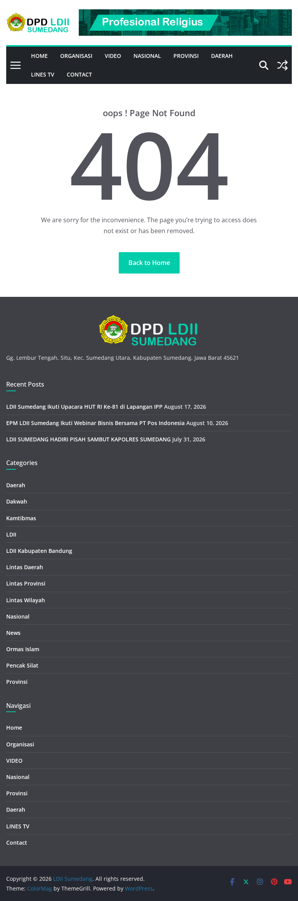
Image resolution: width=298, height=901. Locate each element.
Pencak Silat (22, 665)
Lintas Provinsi (25, 583)
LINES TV (42, 74)
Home (39, 55)
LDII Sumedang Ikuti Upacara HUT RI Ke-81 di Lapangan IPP (84, 406)
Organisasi (76, 55)
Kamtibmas (21, 518)
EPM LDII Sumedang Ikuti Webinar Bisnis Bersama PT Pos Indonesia (95, 423)
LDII (11, 534)
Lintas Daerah (24, 567)
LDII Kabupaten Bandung (39, 550)
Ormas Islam (22, 649)
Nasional (147, 55)
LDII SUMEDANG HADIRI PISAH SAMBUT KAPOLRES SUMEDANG (88, 439)
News (13, 632)
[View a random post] (282, 65)
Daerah (222, 55)
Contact (79, 74)
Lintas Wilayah (25, 600)
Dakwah (16, 501)
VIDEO (113, 55)
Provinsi (186, 55)
